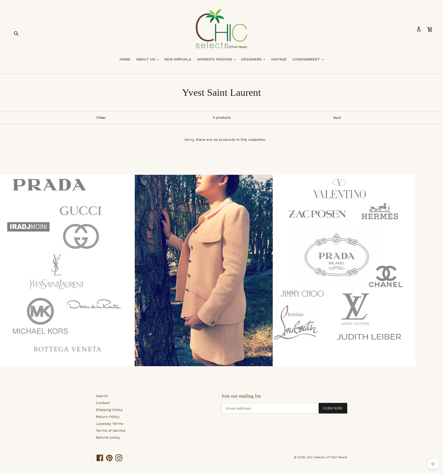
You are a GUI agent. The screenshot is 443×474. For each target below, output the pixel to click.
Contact (103, 403)
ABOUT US (148, 59)
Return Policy (108, 416)
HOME (125, 59)
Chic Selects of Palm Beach (327, 457)
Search (102, 396)
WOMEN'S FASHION (217, 59)
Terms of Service (111, 430)
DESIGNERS (254, 59)
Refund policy (108, 437)
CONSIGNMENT (309, 59)
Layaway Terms (109, 423)
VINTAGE (279, 59)
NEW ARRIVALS (177, 59)
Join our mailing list (241, 396)
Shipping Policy (109, 410)
